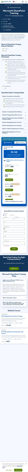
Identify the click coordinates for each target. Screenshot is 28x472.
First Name (5, 217)
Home (6, 4)
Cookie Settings (9, 470)
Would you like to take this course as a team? (15, 160)
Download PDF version (15, 7)
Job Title (4, 236)
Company (5, 231)
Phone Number (6, 226)
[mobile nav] (26, 1)
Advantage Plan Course (17, 15)
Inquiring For (5, 213)
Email (4, 221)
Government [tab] (21, 142)
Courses (10, 4)
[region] (15, 181)
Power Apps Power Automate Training (11, 316)
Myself (6, 215)
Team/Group (12, 215)
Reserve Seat (9, 170)
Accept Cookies (18, 470)
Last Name (16, 217)
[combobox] (4, 229)
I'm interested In (6, 240)
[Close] (25, 463)
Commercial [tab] (9, 142)
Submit (14, 248)
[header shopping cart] (23, 2)
